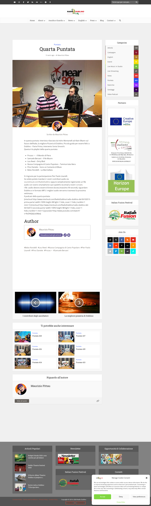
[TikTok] (133, 251)
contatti (79, 185)
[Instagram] (110, 239)
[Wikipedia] (121, 245)
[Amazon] (133, 245)
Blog (102, 20)
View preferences (139, 497)
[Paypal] (116, 251)
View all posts (22, 401)
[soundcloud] (116, 245)
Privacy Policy (121, 502)
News (70, 20)
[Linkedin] (110, 245)
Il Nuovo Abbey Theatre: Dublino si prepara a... (37, 476)
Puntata (57, 44)
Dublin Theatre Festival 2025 (36, 466)
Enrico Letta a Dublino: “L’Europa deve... (36, 486)
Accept (102, 497)
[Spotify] (121, 251)
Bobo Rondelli (31, 247)
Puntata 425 (80, 349)
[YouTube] (133, 239)
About (40, 20)
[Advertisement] (75, 31)
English (81, 20)
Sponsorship (80, 502)
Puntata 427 (80, 336)
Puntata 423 (80, 362)
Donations (70, 502)
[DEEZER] (127, 251)
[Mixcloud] (127, 245)
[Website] (65, 235)
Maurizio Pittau (63, 55)
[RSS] (127, 239)
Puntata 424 (37, 362)
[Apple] (110, 251)
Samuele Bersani (61, 250)
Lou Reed (43, 247)
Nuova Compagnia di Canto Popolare (64, 247)
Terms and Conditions (30, 499)
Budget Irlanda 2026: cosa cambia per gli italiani (37, 456)
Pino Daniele (37, 250)
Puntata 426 (37, 349)
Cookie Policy (53, 499)
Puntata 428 (37, 336)
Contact (110, 20)
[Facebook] (121, 239)
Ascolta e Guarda (56, 20)
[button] (146, 478)
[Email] (68, 235)
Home (32, 20)
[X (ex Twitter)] (116, 239)
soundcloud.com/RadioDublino (37, 182)
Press (92, 20)
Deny (121, 497)
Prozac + (48, 250)
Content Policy (17, 499)
